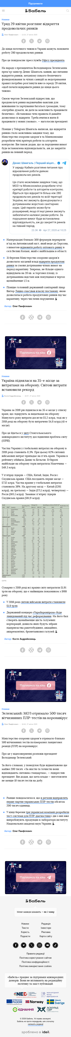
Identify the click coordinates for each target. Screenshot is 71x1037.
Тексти (25, 928)
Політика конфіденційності (35, 962)
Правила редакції (36, 953)
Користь (25, 932)
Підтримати (35, 3)
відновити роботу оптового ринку (41, 247)
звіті (26, 433)
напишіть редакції (35, 1024)
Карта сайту (46, 936)
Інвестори (46, 928)
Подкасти (25, 936)
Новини (25, 923)
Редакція (45, 923)
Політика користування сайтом (35, 958)
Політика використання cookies (35, 966)
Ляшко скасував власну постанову (36, 291)
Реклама (45, 932)
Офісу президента (53, 60)
